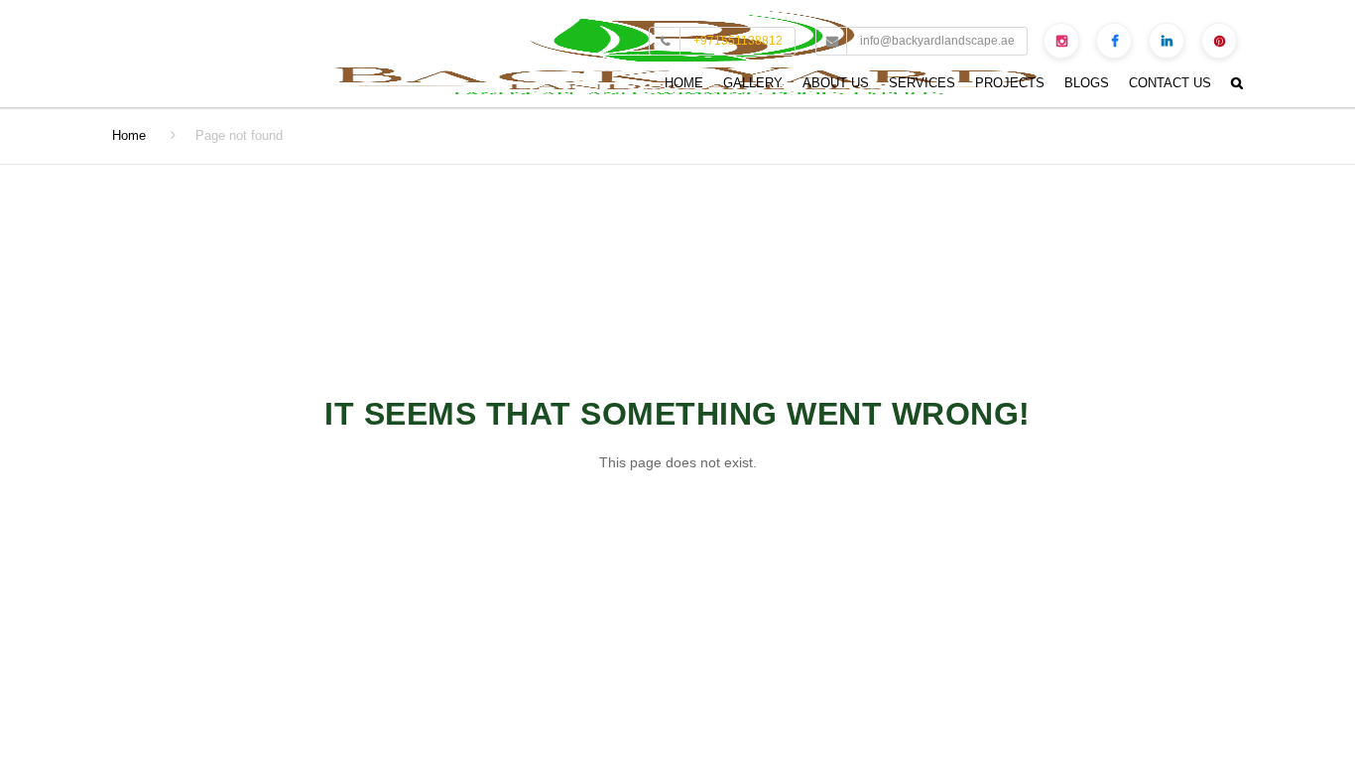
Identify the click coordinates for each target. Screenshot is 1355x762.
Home (684, 82)
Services (922, 82)
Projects (1010, 82)
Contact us (1170, 82)
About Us (835, 82)
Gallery (753, 82)
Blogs (1086, 82)
